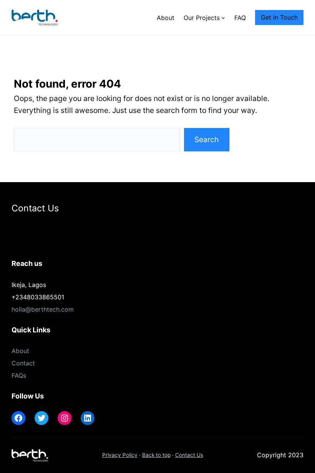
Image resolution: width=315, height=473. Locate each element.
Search (206, 139)
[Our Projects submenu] (223, 18)
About (20, 351)
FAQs (19, 375)
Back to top (156, 455)
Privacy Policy (120, 455)
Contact (23, 363)
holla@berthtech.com (43, 309)
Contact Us (189, 455)
